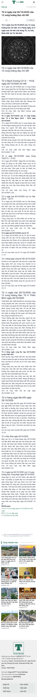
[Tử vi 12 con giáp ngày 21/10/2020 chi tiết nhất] (18, 519)
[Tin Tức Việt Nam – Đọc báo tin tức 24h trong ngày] (18, 2)
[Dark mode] (34, 2)
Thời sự (6, 688)
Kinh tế (6, 684)
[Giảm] (3, 20)
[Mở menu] (2, 2)
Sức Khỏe (24, 684)
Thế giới (23, 688)
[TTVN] (18, 648)
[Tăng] (9, 20)
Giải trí (23, 691)
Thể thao (7, 691)
